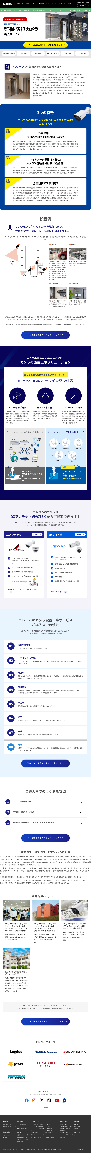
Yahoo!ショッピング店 (65, 1132)
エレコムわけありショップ (66, 1135)
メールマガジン (49, 1135)
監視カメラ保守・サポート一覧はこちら (45, 763)
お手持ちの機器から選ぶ (23, 1135)
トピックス (34, 4)
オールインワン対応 (53, 53)
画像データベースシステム (37, 1135)
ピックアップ (20, 1126)
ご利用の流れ (68, 53)
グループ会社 (77, 1126)
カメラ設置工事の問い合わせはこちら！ (45, 44)
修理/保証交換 (49, 1130)
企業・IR (76, 1124)
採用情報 (76, 1128)
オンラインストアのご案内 (66, 1126)
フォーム (21, 648)
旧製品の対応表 (21, 1141)
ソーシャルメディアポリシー (43, 1149)
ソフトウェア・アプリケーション (38, 1129)
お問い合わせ (49, 1128)
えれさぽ (48, 1126)
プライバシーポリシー (30, 1149)
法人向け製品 (25, 4)
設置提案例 (38, 53)
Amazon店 (62, 1137)
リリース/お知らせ (21, 1124)
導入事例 (5, 1137)
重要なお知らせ (49, 1132)
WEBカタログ (34, 1132)
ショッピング (58, 4)
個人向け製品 (16, 4)
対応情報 (41, 4)
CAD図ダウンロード (36, 1137)
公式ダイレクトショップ (65, 1128)
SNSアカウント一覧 (7, 1149)
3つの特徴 (23, 53)
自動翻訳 (59, 1149)
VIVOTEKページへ (57, 592)
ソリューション (6, 1135)
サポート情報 (67, 4)
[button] (20, 1121)
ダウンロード (49, 4)
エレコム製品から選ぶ (22, 1137)
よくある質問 (82, 53)
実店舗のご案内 (63, 1124)
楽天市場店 (62, 1130)
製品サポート (49, 1124)
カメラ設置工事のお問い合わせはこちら (45, 335)
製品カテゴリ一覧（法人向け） (9, 1127)
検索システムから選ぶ (22, 1139)
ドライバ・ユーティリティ (37, 1124)
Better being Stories (22, 1128)
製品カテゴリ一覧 (7, 1124)
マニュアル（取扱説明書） (37, 1126)
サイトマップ (15, 1149)
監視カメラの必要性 (9, 53)
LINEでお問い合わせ (50, 1137)
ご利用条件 (22, 1149)
